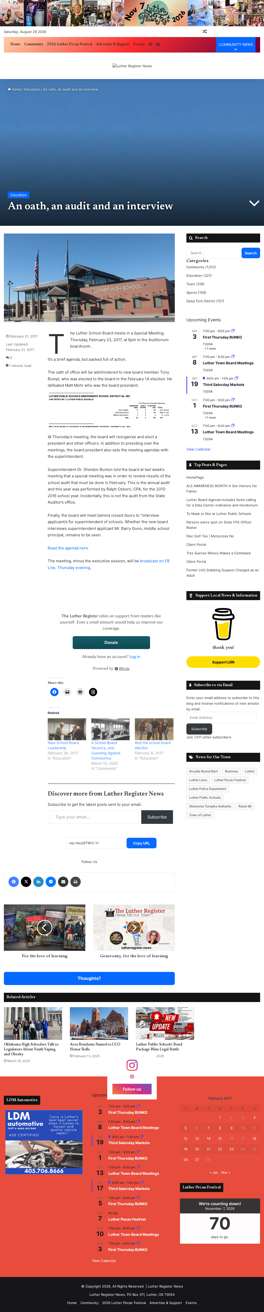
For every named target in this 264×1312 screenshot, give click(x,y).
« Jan (214, 1172)
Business (231, 771)
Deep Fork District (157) (205, 301)
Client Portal (196, 544)
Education (32, 89)
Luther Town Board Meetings (228, 363)
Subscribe (157, 816)
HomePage (195, 477)
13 (197, 1138)
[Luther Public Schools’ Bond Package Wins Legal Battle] (165, 1023)
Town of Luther (200, 815)
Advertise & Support (113, 44)
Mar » (225, 1172)
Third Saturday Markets (223, 384)
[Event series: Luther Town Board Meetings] (233, 357)
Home (15, 44)
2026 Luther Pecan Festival (69, 44)
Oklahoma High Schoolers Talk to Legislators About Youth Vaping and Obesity (31, 1049)
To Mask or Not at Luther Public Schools (218, 514)
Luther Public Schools (205, 797)
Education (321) (199, 275)
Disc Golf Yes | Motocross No (210, 536)
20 (197, 1149)
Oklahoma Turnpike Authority (210, 806)
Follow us (132, 1089)
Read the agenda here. (69, 548)
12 (185, 1138)
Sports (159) (196, 292)
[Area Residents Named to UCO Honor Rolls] (99, 1023)
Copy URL (141, 843)
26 (186, 1160)
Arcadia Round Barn (203, 771)
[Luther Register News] (132, 66)
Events (139, 44)
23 (231, 1149)
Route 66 (244, 806)
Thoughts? (89, 978)
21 (208, 1149)
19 (185, 1149)
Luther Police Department (207, 789)
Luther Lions (198, 780)
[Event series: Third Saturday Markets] (236, 378)
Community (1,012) (201, 267)
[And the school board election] (154, 729)
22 (220, 1149)
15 (220, 1138)
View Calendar (198, 449)
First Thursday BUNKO (222, 337)
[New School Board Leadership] (67, 729)
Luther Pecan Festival (230, 780)
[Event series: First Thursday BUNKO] (233, 331)
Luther (249, 771)
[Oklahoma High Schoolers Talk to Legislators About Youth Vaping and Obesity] (33, 1023)
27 (197, 1160)
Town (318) (195, 284)
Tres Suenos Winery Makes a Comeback (218, 553)
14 (208, 1138)
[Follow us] (132, 1068)
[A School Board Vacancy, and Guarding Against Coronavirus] (110, 729)
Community (33, 44)
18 (254, 1138)
